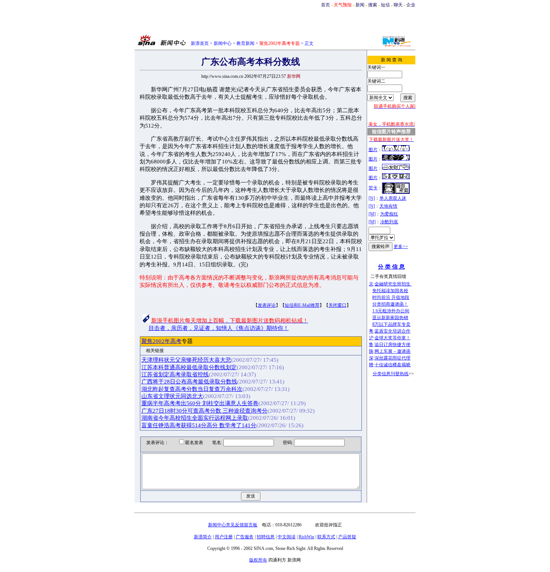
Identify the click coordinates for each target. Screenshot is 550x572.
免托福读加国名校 (390, 290)
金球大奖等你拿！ (392, 337)
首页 (325, 4)
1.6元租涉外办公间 (390, 310)
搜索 (372, 4)
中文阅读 (287, 536)
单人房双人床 (392, 198)
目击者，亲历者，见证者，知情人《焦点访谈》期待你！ (219, 328)
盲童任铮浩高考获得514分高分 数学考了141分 (198, 425)
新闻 (359, 4)
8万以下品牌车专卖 (391, 324)
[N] (372, 198)
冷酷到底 (389, 221)
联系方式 (326, 536)
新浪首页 (200, 43)
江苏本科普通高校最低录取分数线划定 (189, 367)
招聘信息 (266, 536)
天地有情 (388, 206)
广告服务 (245, 536)
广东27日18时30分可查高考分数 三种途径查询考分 (204, 411)
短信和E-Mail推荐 (302, 305)
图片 (373, 149)
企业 (410, 4)
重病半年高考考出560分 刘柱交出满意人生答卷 (200, 403)
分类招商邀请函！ (390, 304)
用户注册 (224, 536)
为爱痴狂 (389, 214)
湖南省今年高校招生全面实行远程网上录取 (194, 418)
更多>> (401, 246)
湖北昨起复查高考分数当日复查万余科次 (191, 389)
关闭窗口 (337, 305)
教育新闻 (245, 43)
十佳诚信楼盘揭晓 (392, 364)
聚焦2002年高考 (161, 341)
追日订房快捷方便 (392, 344)
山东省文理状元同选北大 (172, 396)
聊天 (398, 4)
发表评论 (267, 305)
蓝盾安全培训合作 (392, 331)
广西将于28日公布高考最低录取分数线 (189, 382)
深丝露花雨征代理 (392, 358)
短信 (385, 4)
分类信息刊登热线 (391, 373)
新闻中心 (223, 43)
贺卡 (373, 187)
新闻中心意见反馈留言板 (232, 524)
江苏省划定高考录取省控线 (175, 374)
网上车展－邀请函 (392, 351)
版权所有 (258, 560)
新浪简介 (203, 536)
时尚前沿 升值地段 (390, 297)
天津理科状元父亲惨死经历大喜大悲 (186, 360)
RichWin (306, 536)
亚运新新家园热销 (390, 317)
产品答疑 (347, 536)
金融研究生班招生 (393, 284)
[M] (372, 214)
